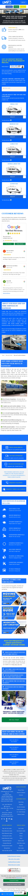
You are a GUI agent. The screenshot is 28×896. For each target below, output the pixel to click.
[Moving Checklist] (14, 598)
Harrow (21, 835)
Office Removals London (7, 833)
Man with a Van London (14, 859)
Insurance (21, 795)
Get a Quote (23, 6)
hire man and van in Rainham (13, 313)
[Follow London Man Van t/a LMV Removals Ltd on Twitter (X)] (4, 819)
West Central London (21, 850)
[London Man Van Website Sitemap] (6, 821)
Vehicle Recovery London (14, 864)
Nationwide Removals (7, 840)
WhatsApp (16, 6)
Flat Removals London (7, 835)
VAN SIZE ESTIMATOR (14, 457)
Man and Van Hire (9, 355)
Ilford (21, 838)
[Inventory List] (14, 627)
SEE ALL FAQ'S (14, 719)
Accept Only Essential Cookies (14, 884)
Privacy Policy (21, 790)
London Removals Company (14, 856)
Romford (21, 845)
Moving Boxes (7, 848)
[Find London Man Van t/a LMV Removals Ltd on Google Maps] (6, 819)
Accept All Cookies (14, 880)
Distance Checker (21, 814)
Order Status (21, 802)
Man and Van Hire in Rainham (19, 355)
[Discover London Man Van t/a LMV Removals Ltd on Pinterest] (9, 819)
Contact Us (7, 806)
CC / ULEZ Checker (21, 811)
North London (21, 840)
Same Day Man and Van (7, 850)
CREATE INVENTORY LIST (14, 465)
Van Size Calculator (21, 807)
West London (21, 848)
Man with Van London (7, 828)
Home (3, 355)
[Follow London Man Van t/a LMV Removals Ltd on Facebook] (2, 819)
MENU (23, 2)
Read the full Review (6, 293)
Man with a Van (15, 664)
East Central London (21, 830)
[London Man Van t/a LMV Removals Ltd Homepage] (7, 2)
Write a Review (20, 243)
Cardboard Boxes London (14, 862)
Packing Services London (7, 845)
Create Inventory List (21, 809)
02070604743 (9, 6)
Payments (21, 804)
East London (21, 828)
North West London (21, 843)
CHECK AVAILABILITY (14, 448)
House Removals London (7, 830)
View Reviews (8, 243)
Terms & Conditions (21, 792)
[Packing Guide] (14, 612)
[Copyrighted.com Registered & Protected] (14, 870)
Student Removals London (7, 838)
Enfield (21, 833)
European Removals (7, 843)
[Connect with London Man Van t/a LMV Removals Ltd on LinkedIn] (11, 819)
